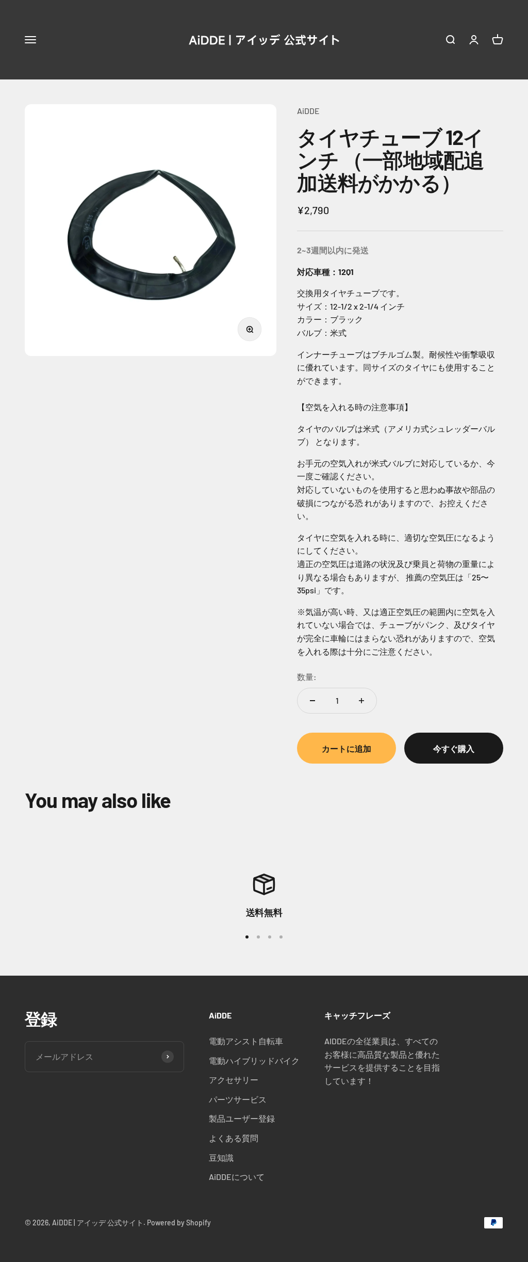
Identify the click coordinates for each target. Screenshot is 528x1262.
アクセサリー (233, 1080)
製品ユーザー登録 (242, 1118)
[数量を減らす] (312, 700)
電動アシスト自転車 (246, 1041)
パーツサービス (238, 1099)
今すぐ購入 (453, 748)
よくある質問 (233, 1138)
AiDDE (308, 111)
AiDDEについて (237, 1177)
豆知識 (221, 1157)
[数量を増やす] (361, 700)
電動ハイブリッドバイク (254, 1060)
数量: (307, 677)
